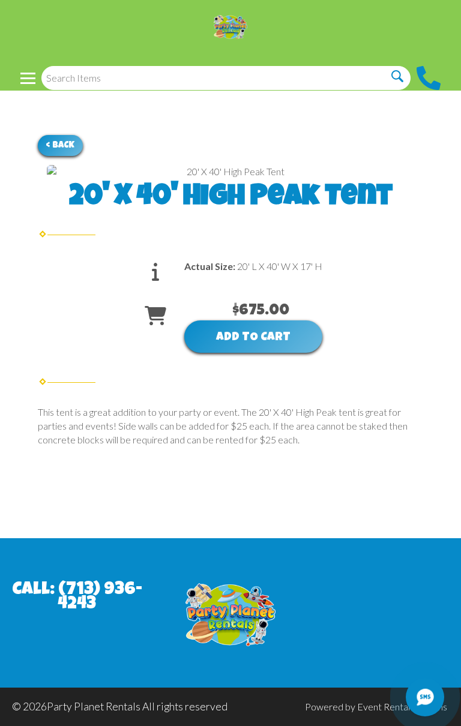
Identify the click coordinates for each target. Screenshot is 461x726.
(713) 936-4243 (100, 597)
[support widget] (425, 697)
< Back (60, 145)
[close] (444, 17)
